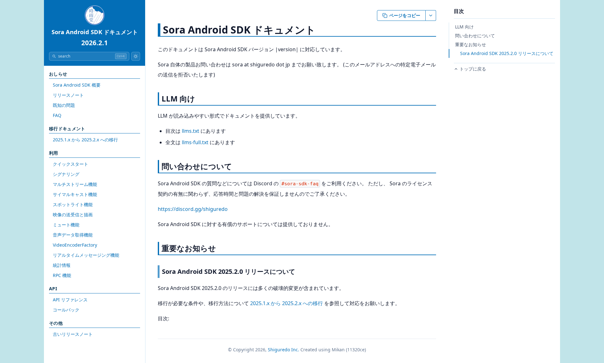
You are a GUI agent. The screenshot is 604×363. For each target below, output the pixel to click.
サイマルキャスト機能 (75, 194)
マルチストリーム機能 (75, 184)
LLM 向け (464, 27)
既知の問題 (64, 105)
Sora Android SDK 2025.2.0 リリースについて (506, 53)
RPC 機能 (62, 275)
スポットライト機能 (73, 204)
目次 (459, 11)
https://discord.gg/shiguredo (193, 209)
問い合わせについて (475, 36)
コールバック (66, 310)
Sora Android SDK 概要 (77, 85)
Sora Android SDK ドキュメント (95, 32)
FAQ (57, 115)
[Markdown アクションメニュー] (431, 15)
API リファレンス (70, 300)
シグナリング (66, 174)
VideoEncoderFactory (75, 245)
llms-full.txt (195, 142)
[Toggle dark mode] (135, 56)
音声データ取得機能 (73, 235)
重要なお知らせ (470, 44)
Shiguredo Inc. (283, 350)
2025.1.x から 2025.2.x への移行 (85, 140)
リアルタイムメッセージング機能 (86, 255)
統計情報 (62, 265)
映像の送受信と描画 (73, 215)
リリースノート (68, 95)
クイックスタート (70, 164)
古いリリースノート (73, 334)
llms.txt (190, 130)
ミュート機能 (66, 225)
